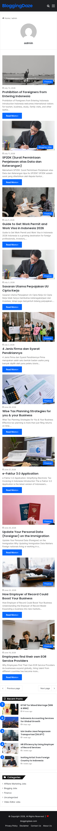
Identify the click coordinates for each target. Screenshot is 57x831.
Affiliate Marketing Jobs (15, 784)
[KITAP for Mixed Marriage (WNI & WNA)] (10, 709)
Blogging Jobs (10, 788)
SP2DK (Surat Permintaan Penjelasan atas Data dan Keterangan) (22, 161)
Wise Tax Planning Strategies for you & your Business (26, 413)
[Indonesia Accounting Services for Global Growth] (10, 722)
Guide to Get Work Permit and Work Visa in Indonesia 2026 (24, 226)
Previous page (13, 688)
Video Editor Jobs (12, 802)
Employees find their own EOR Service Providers (24, 659)
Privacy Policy (11, 826)
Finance (8, 793)
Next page (45, 688)
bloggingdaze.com (28, 821)
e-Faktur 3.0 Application (20, 474)
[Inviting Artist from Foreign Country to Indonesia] (10, 761)
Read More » (12, 115)
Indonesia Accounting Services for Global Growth (37, 720)
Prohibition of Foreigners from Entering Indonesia (24, 94)
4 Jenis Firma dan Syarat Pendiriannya (21, 351)
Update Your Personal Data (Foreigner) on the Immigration (25, 534)
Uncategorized (11, 797)
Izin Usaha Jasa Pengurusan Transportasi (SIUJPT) (36, 733)
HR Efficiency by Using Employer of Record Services (37, 746)
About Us (47, 826)
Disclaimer (24, 826)
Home (7, 18)
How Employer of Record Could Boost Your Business (25, 596)
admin (28, 43)
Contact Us (36, 826)
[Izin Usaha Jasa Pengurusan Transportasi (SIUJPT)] (10, 735)
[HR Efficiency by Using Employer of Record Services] (10, 748)
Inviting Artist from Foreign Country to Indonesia (35, 759)
